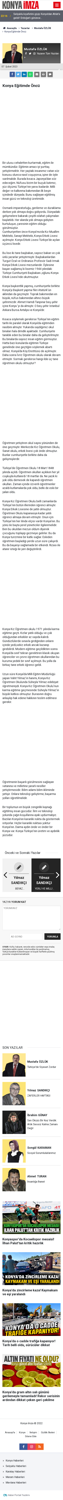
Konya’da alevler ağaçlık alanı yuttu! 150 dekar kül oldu (35, 15)
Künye (22, 1432)
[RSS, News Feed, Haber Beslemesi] (40, 1446)
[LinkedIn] (24, 74)
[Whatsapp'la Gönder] (30, 74)
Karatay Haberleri (15, 1471)
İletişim (33, 1432)
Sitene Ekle (31, 1436)
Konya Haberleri (15, 1460)
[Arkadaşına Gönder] (36, 74)
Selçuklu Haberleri (16, 1466)
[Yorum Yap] (50, 74)
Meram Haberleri (15, 1477)
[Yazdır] (43, 74)
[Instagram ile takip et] (31, 1446)
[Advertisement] (31, 124)
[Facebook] (12, 74)
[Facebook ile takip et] (23, 1446)
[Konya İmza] (20, 4)
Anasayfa (10, 1432)
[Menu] (57, 5)
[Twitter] (18, 74)
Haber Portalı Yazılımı (19, 1495)
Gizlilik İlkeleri (48, 1432)
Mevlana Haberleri (16, 1482)
